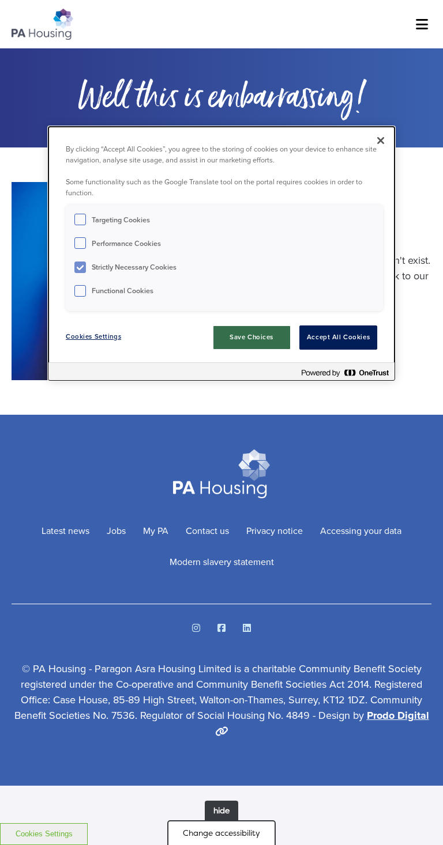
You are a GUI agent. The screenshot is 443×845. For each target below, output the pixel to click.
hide (221, 810)
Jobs (116, 530)
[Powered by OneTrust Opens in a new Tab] (345, 373)
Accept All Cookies (338, 337)
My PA (155, 530)
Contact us (207, 530)
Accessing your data (360, 530)
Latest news (65, 530)
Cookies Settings (44, 833)
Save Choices (251, 337)
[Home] (42, 24)
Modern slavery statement (222, 562)
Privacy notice (274, 530)
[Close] (380, 140)
